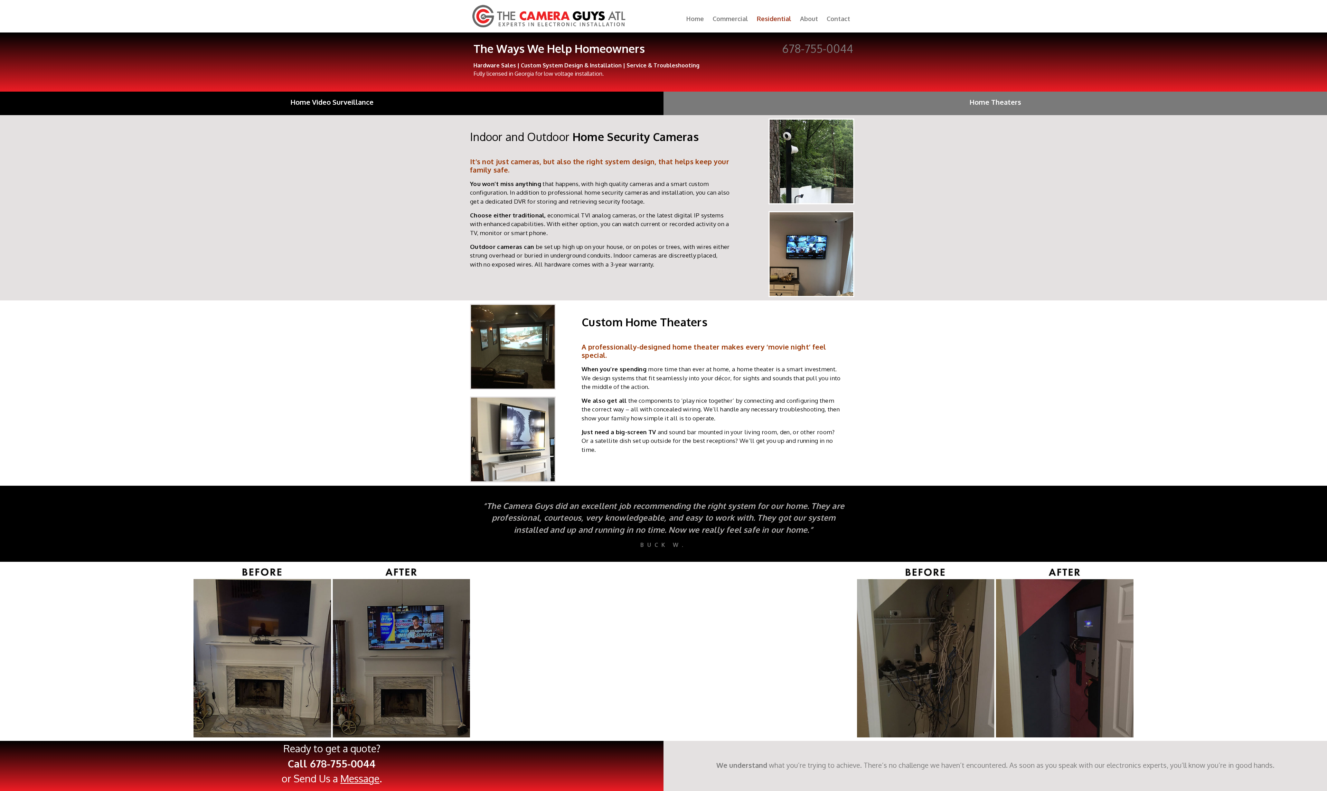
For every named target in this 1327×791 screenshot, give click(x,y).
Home (695, 18)
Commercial (730, 18)
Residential (774, 18)
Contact (838, 18)
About (809, 18)
